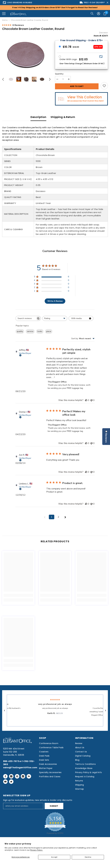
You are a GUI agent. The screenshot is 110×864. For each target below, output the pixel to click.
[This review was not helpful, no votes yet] (91, 400)
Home (4, 20)
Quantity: (59, 74)
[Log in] (98, 13)
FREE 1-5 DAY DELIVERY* (94, 2)
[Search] (92, 13)
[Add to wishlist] (104, 85)
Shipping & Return (63, 117)
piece (48, 331)
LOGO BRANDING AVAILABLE (19, 2)
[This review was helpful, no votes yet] (86, 400)
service (30, 331)
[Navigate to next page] (65, 517)
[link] (18, 595)
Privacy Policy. (36, 850)
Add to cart (77, 86)
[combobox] (54, 318)
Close (107, 3)
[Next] (50, 79)
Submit (54, 806)
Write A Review (55, 301)
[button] (4, 13)
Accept (54, 857)
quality (20, 331)
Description (38, 117)
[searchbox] (26, 318)
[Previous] (3, 79)
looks (39, 331)
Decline (88, 857)
